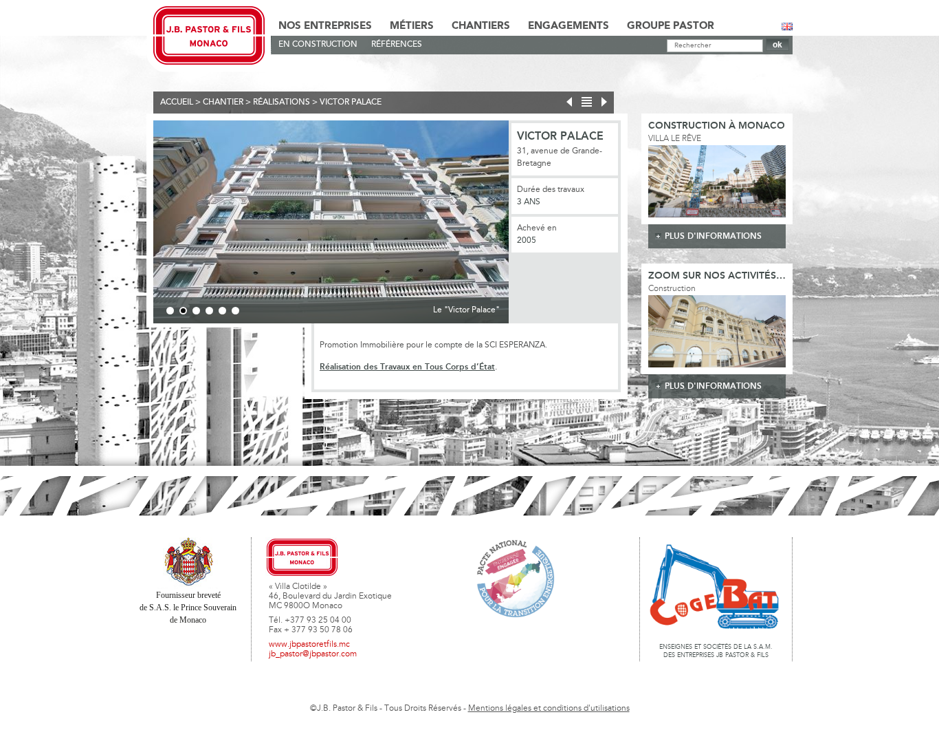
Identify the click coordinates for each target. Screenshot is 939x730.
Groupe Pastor (670, 26)
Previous (132, 224)
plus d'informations (713, 236)
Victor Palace (351, 102)
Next (529, 224)
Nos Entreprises (325, 26)
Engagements (568, 26)
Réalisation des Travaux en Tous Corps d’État (407, 367)
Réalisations (281, 102)
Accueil (176, 102)
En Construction (317, 45)
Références (396, 45)
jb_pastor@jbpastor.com (313, 654)
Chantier (223, 102)
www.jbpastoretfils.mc (309, 645)
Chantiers (481, 26)
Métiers (412, 26)
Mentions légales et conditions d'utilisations (549, 708)
